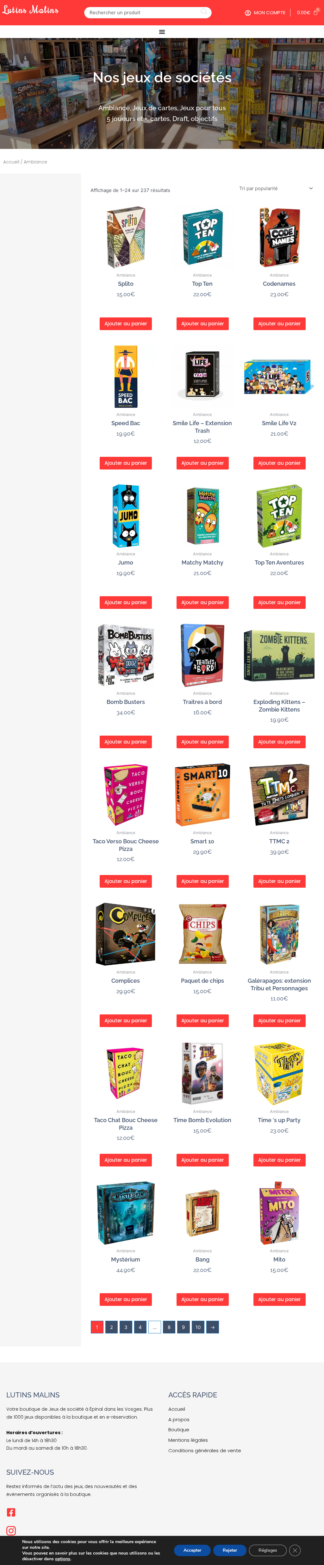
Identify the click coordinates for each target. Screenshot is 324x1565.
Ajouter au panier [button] (125, 323)
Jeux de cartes (154, 108)
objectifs (204, 119)
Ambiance (114, 108)
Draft (180, 119)
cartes (160, 119)
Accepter (192, 1550)
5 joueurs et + (127, 119)
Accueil (11, 162)
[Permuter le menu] (162, 32)
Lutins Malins (31, 9)
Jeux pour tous (203, 108)
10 (198, 1327)
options (62, 1559)
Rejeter (230, 1550)
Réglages (268, 1550)
